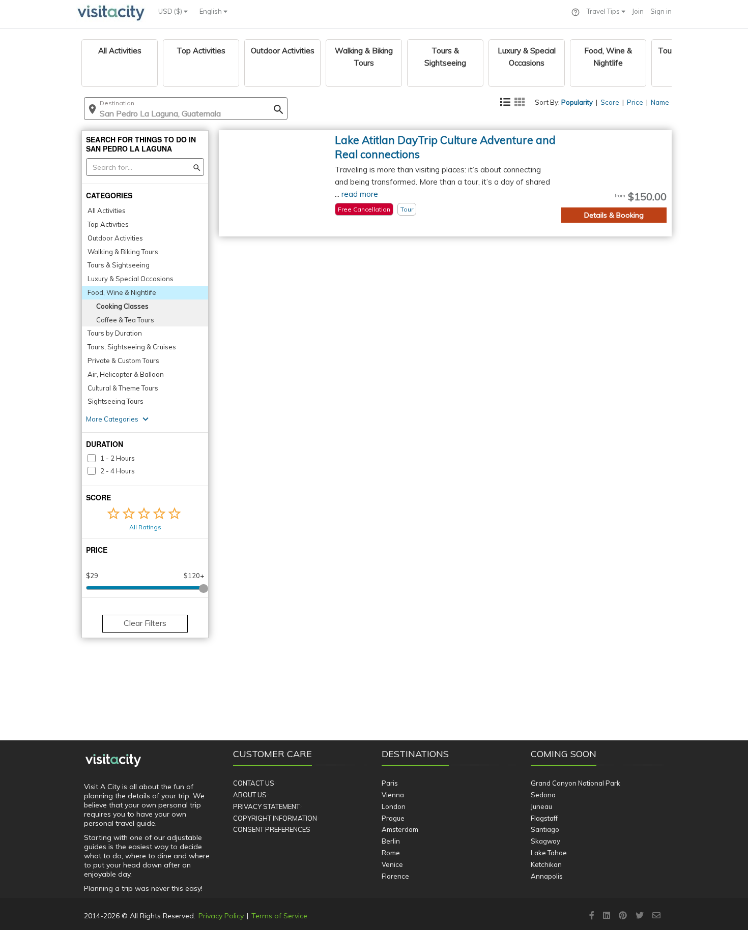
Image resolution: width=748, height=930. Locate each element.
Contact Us (253, 783)
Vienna (393, 795)
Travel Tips (604, 11)
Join (638, 11)
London (394, 806)
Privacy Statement (266, 806)
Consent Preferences (271, 829)
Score (609, 102)
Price (635, 102)
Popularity (577, 102)
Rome (391, 853)
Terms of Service (279, 915)
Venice (392, 864)
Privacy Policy (221, 915)
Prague (393, 818)
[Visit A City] (113, 761)
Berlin (391, 841)
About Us (250, 795)
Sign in (661, 11)
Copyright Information (275, 818)
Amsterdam (400, 829)
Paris (390, 783)
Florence (395, 876)
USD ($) (171, 11)
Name (660, 102)
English (211, 11)
